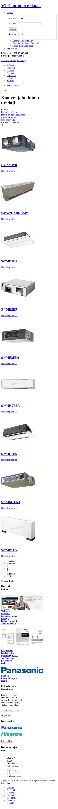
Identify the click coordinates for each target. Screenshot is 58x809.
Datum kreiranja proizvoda (13, 115)
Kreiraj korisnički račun (22, 46)
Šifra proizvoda (8, 120)
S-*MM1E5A (10, 502)
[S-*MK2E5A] (18, 400)
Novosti (10, 795)
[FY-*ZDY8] (18, 159)
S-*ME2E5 (9, 309)
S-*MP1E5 (9, 550)
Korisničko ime (16, 18)
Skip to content (13, 85)
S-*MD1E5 (9, 261)
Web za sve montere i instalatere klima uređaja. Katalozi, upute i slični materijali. (9, 617)
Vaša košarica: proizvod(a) (13, 60)
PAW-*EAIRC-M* (14, 213)
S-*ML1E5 (9, 454)
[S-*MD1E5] (18, 256)
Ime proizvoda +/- (9, 112)
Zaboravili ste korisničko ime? (25, 43)
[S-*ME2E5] (18, 304)
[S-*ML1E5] (18, 448)
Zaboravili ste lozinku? (22, 41)
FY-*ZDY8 (9, 165)
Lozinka (12, 23)
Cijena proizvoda (8, 117)
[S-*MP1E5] (18, 544)
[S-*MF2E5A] (18, 352)
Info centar (11, 798)
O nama (10, 792)
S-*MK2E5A (10, 405)
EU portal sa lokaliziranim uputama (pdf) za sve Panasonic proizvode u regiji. (9, 656)
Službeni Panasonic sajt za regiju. (9, 678)
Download (11, 800)
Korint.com (5, 783)
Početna (10, 787)
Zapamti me (14, 34)
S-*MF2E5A (10, 357)
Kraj (9, 576)
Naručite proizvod (9, 171)
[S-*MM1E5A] (18, 496)
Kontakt (10, 803)
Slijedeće (11, 573)
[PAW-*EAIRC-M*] (18, 207)
